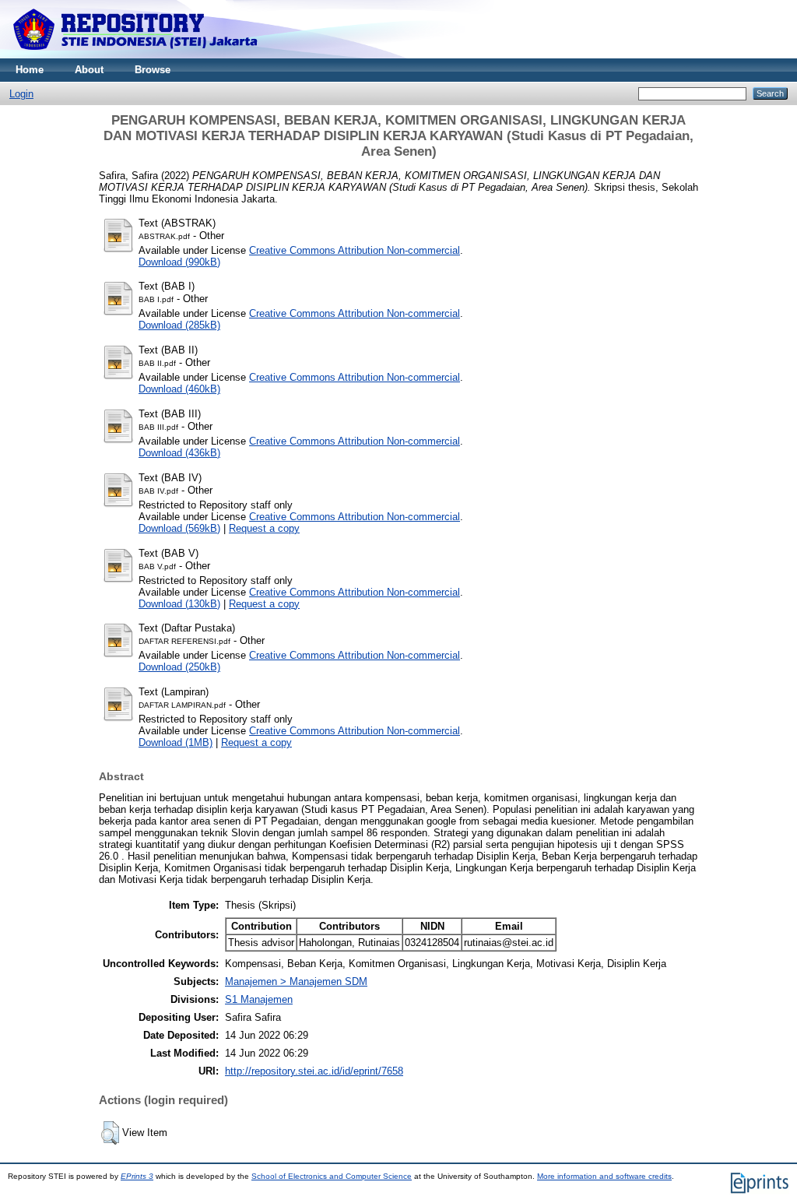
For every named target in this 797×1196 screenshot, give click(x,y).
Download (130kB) (179, 604)
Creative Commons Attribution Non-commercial (354, 250)
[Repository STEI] (136, 55)
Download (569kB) (179, 528)
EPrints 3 (137, 1176)
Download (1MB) (175, 742)
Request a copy (264, 528)
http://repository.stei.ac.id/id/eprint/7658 (314, 1071)
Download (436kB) (179, 453)
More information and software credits (604, 1176)
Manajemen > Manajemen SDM (296, 981)
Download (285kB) (179, 325)
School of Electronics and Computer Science (331, 1176)
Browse (152, 70)
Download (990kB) (179, 262)
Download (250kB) (179, 667)
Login (21, 94)
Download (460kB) (179, 389)
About (89, 70)
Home (30, 70)
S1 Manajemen (259, 999)
